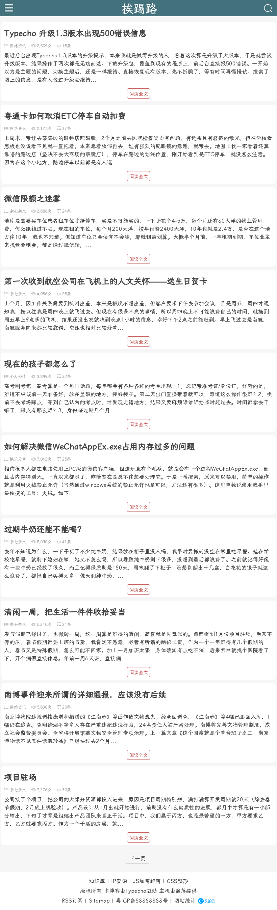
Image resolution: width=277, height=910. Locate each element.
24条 (66, 211)
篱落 (180, 891)
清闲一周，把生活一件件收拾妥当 (65, 612)
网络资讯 (18, 46)
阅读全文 (138, 93)
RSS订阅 (72, 901)
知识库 (97, 881)
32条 (66, 376)
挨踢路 (139, 8)
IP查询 (119, 881)
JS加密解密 (147, 881)
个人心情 (18, 376)
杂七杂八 (18, 211)
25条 (66, 294)
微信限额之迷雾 (32, 198)
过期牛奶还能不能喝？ (44, 529)
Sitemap (99, 901)
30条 (66, 790)
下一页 (137, 858)
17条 (66, 128)
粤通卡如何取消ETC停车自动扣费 (65, 116)
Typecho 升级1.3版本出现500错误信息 (75, 33)
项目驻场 (20, 777)
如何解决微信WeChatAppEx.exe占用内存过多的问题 (99, 446)
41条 (66, 542)
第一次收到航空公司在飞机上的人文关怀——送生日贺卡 (105, 281)
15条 (66, 46)
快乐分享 (18, 459)
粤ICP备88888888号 (142, 901)
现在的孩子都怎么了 (40, 364)
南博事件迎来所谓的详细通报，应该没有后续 (85, 694)
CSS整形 (177, 881)
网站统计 (185, 901)
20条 (66, 707)
